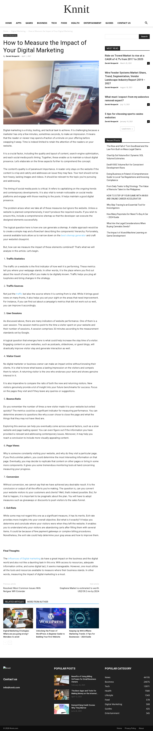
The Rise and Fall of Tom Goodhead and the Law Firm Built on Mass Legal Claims (127, 147)
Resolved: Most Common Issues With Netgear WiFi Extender (22, 590)
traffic (19, 293)
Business (42, 23)
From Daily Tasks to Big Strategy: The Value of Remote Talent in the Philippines (128, 188)
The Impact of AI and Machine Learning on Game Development (127, 234)
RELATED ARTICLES (14, 602)
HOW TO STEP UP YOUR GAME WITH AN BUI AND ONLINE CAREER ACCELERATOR (127, 197)
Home (8, 23)
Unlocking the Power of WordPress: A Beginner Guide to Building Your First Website (50, 634)
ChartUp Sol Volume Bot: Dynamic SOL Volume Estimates (125, 157)
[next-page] (10, 643)
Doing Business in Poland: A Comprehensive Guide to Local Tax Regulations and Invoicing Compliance (128, 177)
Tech (54, 23)
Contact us (124, 23)
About (141, 728)
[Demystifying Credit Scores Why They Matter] (61, 709)
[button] (146, 23)
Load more (126, 128)
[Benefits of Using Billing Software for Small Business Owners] (61, 680)
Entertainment (92, 23)
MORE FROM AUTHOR (37, 602)
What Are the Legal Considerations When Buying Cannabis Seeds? (126, 225)
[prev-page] (5, 643)
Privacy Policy (130, 728)
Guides (109, 23)
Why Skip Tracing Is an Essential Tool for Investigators (126, 206)
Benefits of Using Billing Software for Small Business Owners (83, 679)
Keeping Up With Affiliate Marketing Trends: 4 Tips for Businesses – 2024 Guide (82, 634)
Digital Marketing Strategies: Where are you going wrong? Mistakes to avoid (16, 634)
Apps (18, 23)
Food (64, 23)
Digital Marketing (18, 31)
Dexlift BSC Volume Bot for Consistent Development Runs (125, 166)
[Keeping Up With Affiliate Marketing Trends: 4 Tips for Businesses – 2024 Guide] (84, 618)
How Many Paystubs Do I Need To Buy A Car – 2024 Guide (127, 215)
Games (29, 23)
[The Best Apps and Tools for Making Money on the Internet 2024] (61, 694)
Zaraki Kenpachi (12, 56)
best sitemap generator (73, 235)
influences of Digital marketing (24, 558)
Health (75, 23)
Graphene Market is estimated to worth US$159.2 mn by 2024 (79, 590)
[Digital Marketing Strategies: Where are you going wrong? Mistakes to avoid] (18, 618)
